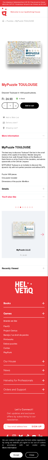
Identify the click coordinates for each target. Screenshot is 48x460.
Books (7, 303)
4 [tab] (22, 207)
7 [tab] (29, 207)
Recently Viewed (10, 268)
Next (42, 234)
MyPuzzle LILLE (23, 249)
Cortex (6, 348)
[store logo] (4, 12)
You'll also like (9, 196)
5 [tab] (25, 207)
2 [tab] (18, 207)
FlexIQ (6, 326)
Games (7, 313)
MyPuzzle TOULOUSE (24, 21)
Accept (16, 455)
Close (31, 455)
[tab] (24, 136)
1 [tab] (15, 207)
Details (5, 188)
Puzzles (10, 21)
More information (10, 135)
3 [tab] (20, 207)
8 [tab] (32, 207)
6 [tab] (27, 207)
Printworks (8, 339)
